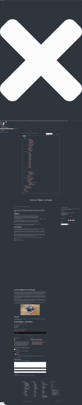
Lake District (30, 172)
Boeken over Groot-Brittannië (31, 178)
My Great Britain (29, 180)
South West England (31, 142)
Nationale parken (29, 171)
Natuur (42, 381)
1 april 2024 (17, 349)
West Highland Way (28, 215)
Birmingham (30, 154)
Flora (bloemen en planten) (45, 384)
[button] (41, 60)
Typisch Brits (17, 206)
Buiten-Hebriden (31, 145)
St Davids (30, 166)
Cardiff (30, 165)
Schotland (29, 162)
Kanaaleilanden (26, 395)
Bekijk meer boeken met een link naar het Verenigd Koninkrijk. (20, 329)
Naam (15, 368)
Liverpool (30, 158)
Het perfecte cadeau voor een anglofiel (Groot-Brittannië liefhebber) (55, 392)
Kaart (24, 189)
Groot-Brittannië (38, 337)
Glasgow (30, 163)
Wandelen (29, 175)
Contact (25, 190)
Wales (28, 146)
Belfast (30, 167)
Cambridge (30, 155)
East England (26, 382)
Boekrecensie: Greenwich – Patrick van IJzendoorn (37, 344)
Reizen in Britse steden (27, 188)
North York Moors (31, 173)
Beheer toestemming (2, 402)
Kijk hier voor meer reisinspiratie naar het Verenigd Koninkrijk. (71, 209)
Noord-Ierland (29, 148)
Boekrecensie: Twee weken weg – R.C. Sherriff (37, 343)
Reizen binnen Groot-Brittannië (28, 187)
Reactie (15, 361)
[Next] (3, 404)
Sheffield (30, 161)
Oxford (30, 160)
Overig (28, 181)
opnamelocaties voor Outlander (21, 330)
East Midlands (26, 383)
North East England (31, 140)
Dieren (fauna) (29, 176)
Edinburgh (35, 391)
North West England (27, 384)
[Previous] (1, 404)
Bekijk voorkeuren (15, 128)
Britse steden (25, 151)
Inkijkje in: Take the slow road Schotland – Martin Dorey (38, 342)
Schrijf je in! (71, 216)
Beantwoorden (17, 352)
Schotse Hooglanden (31, 144)
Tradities (43, 387)
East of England (30, 139)
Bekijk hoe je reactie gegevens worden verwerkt (30, 375)
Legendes (44, 388)
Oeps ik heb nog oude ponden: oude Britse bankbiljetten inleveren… (56, 393)
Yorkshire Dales (30, 174)
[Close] (4, 404)
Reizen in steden (44, 397)
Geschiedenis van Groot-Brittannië (32, 182)
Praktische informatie (27, 186)
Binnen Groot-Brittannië (45, 396)
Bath (29, 153)
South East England (31, 141)
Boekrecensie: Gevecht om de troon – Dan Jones (37, 341)
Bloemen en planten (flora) (30, 177)
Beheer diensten (3, 126)
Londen (30, 152)
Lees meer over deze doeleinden (4, 127)
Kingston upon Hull (36, 387)
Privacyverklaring (3, 130)
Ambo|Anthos (17, 325)
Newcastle (30, 159)
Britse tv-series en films (30, 179)
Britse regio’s (25, 138)
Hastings (30, 157)
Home (14, 206)
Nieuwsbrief (52, 384)
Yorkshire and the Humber (32, 143)
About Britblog (26, 191)
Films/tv (43, 392)
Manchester (35, 388)
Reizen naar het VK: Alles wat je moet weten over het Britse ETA (55, 394)
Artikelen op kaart (53, 381)
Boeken (20, 206)
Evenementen (29, 185)
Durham (30, 156)
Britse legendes (30, 183)
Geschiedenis (42, 386)
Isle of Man (30, 150)
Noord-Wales (30, 147)
